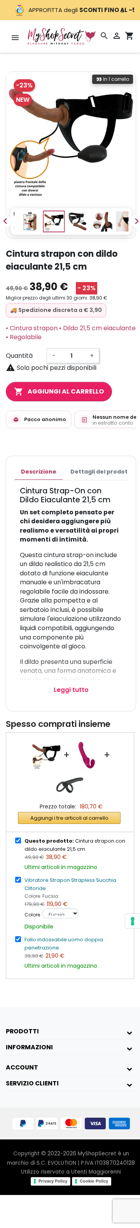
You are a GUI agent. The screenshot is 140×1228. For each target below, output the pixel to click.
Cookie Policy (94, 1181)
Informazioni (29, 1047)
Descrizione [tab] (38, 472)
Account (22, 1067)
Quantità (19, 356)
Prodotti (22, 1031)
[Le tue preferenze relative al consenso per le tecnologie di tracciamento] (132, 921)
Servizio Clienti (32, 1083)
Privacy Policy (52, 1181)
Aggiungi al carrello (59, 391)
